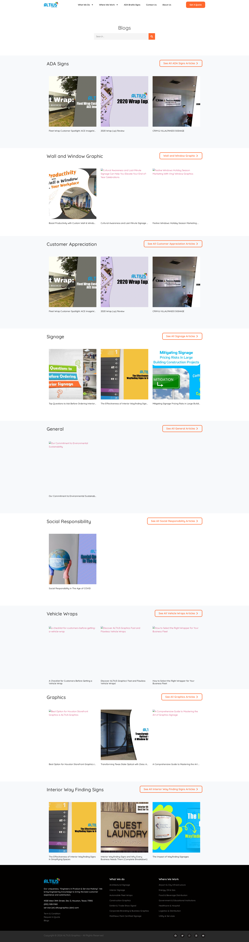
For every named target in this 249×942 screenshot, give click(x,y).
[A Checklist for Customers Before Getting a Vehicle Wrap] (72, 651)
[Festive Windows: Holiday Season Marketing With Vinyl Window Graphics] (176, 193)
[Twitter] (182, 936)
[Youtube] (203, 936)
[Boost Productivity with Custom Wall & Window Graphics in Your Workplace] (72, 193)
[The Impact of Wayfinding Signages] (176, 827)
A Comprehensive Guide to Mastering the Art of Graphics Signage (185, 764)
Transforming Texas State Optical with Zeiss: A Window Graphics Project (136, 764)
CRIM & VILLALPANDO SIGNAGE (168, 130)
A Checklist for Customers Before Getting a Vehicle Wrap (70, 682)
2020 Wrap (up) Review (112, 130)
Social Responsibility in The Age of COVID (70, 588)
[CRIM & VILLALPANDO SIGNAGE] (176, 101)
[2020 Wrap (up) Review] (124, 101)
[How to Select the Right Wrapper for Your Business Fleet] (176, 651)
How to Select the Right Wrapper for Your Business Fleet (173, 682)
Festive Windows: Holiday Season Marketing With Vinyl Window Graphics (189, 223)
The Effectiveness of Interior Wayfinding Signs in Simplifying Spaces (135, 403)
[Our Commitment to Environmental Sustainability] (72, 466)
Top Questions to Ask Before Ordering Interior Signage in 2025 (80, 403)
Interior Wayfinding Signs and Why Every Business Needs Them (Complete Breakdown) (124, 858)
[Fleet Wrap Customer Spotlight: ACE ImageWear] (72, 101)
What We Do (84, 4)
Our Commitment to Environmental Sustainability (73, 496)
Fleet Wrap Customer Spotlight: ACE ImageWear (73, 130)
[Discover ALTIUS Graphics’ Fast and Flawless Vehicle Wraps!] (124, 651)
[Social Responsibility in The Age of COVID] (72, 559)
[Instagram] (189, 936)
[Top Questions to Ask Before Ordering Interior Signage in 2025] (72, 374)
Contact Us (151, 4)
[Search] (152, 36)
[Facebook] (175, 936)
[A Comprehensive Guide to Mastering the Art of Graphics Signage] (176, 735)
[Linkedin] (196, 936)
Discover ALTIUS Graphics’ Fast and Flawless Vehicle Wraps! (123, 682)
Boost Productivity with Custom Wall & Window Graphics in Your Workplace (86, 223)
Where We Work (107, 4)
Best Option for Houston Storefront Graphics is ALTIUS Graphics (81, 764)
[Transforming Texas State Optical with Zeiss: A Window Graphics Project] (124, 735)
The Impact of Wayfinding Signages (171, 856)
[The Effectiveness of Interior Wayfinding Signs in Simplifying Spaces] (124, 374)
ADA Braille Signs (132, 4)
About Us (166, 4)
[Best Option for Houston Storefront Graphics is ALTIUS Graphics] (72, 735)
